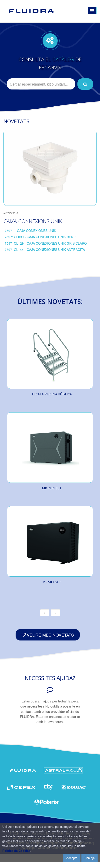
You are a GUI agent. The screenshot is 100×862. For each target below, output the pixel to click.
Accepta (71, 858)
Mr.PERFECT (52, 488)
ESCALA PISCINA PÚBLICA (52, 394)
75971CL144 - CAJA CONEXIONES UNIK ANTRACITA (45, 249)
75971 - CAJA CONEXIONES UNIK (30, 230)
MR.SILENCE (51, 582)
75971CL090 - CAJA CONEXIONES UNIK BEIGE (41, 236)
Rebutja (89, 858)
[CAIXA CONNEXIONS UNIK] (50, 168)
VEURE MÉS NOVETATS (50, 635)
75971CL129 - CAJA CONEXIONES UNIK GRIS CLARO (46, 243)
